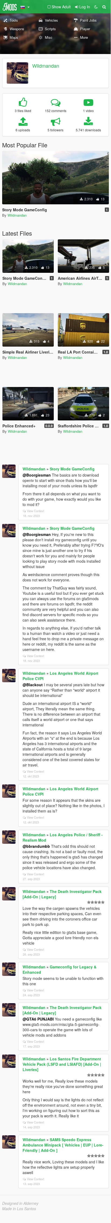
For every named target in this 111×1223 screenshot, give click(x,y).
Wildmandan (45, 65)
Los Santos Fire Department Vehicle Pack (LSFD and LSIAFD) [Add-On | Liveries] (62, 1064)
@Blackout (33, 684)
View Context (35, 511)
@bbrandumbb (36, 846)
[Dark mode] (96, 6)
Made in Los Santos (19, 1208)
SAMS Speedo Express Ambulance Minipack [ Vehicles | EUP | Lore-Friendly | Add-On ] (63, 1145)
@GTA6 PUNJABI (38, 1019)
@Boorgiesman (37, 475)
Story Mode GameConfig (72, 468)
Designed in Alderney (20, 1203)
